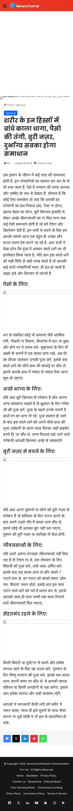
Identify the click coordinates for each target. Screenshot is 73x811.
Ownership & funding (50, 787)
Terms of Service (57, 793)
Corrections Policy (34, 793)
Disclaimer (32, 775)
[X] (16, 738)
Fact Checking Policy (23, 787)
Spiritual (20, 104)
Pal (8, 163)
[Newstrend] (24, 6)
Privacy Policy (48, 775)
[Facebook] (7, 738)
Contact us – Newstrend (27, 781)
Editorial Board (52, 781)
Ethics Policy (13, 793)
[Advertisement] (36, 49)
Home (10, 104)
